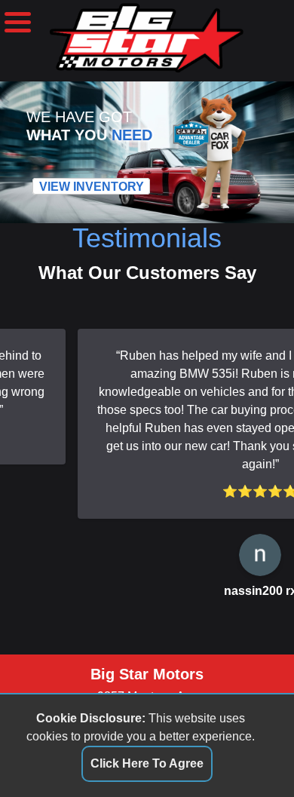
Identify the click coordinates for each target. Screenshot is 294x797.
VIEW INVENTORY (91, 186)
